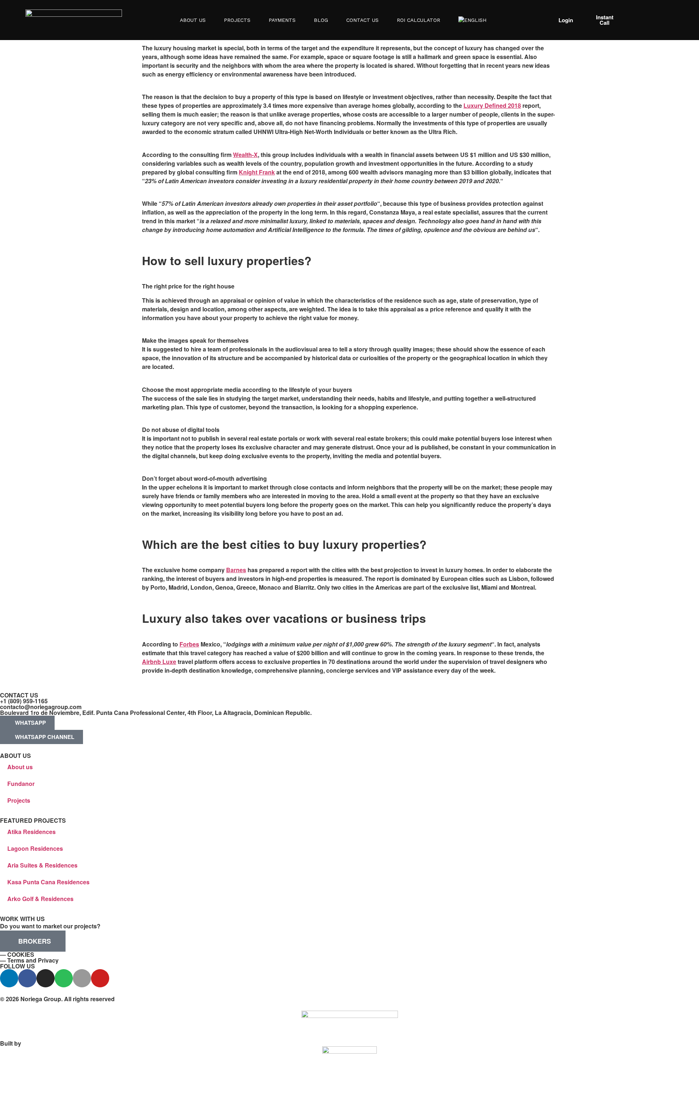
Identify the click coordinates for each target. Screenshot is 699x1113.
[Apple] (82, 978)
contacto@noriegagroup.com (41, 707)
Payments (282, 20)
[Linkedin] (9, 978)
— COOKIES (17, 954)
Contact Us (362, 20)
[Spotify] (64, 978)
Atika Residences (31, 831)
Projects (237, 20)
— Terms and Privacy (29, 960)
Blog (321, 20)
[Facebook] (27, 978)
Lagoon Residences (35, 848)
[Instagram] (45, 978)
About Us (193, 20)
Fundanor (21, 783)
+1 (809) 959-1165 (24, 701)
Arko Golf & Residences (40, 898)
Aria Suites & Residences (42, 865)
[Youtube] (100, 978)
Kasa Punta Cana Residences (48, 882)
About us (20, 767)
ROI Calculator (418, 20)
